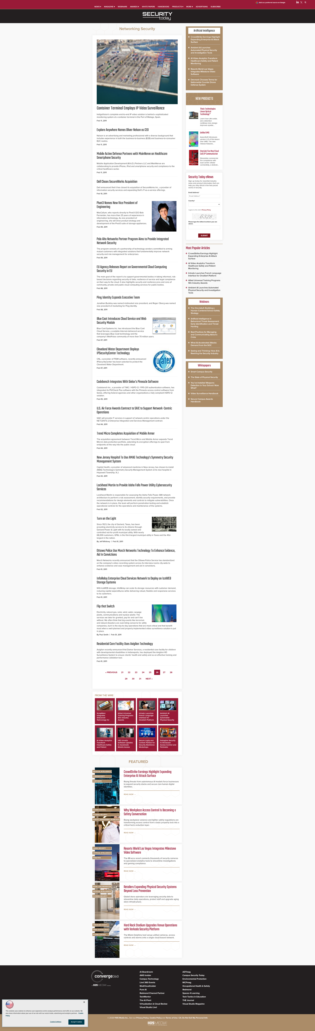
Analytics (97, 858)
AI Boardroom (146, 972)
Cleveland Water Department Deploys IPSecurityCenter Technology (118, 351)
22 (129, 672)
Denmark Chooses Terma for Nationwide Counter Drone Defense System (204, 82)
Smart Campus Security (201, 371)
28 (171, 672)
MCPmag (186, 982)
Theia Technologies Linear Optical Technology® (208, 111)
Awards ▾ (134, 7)
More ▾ (189, 7)
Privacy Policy (206, 210)
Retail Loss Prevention (102, 886)
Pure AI (143, 989)
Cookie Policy (156, 1018)
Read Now (129, 794)
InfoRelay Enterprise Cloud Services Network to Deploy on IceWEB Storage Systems (134, 580)
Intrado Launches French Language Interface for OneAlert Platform (146, 716)
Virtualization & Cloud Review (153, 1004)
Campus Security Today (193, 975)
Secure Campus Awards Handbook (202, 400)
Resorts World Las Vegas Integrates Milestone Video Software (150, 851)
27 (164, 672)
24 (143, 672)
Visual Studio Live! (148, 1007)
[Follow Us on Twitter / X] (301, 2)
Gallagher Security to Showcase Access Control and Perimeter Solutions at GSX (168, 744)
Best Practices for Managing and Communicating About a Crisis (204, 335)
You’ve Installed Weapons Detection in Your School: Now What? (205, 385)
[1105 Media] (101, 985)
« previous (111, 672)
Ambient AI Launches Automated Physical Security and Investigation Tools (167, 718)
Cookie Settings (55, 1022)
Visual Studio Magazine (193, 1004)
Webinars (122, 7)
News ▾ (97, 7)
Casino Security (99, 848)
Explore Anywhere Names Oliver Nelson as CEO (123, 130)
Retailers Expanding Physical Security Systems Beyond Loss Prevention (150, 889)
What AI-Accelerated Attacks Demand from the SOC (204, 344)
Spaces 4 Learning (191, 993)
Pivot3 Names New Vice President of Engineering (117, 205)
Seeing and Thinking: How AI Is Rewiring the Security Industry (205, 352)
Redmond (186, 989)
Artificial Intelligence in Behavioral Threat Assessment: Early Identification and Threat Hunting (205, 322)
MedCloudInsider (148, 986)
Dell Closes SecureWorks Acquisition (117, 182)
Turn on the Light (106, 518)
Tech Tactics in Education (194, 996)
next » (149, 678)
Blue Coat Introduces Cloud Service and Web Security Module (121, 321)
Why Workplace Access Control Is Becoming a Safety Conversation (150, 812)
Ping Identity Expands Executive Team (118, 297)
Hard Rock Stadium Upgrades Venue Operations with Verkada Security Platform (150, 927)
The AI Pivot (145, 1000)
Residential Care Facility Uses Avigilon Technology (125, 644)
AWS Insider (145, 975)
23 (136, 672)
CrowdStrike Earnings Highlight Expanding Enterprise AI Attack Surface (148, 774)
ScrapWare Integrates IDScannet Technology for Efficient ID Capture (103, 718)
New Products (204, 99)
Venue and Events (100, 925)
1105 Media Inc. (121, 1018)
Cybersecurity (99, 776)
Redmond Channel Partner (152, 993)
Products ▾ (177, 7)
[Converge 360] (105, 976)
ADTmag (186, 972)
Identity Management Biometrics (106, 819)
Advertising (202, 7)
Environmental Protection (194, 979)
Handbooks (163, 7)
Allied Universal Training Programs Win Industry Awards (125, 716)
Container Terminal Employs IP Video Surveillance (131, 108)
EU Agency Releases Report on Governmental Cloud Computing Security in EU (132, 269)
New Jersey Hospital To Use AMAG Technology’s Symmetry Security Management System (135, 459)
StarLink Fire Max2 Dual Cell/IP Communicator (209, 152)
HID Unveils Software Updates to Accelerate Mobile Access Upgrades (125, 744)
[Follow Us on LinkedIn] (297, 2)
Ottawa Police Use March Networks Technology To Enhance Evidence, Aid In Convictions (136, 552)
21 (122, 672)
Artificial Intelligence (102, 771)
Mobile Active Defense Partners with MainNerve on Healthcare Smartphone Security (132, 156)
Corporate (97, 781)
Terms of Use (172, 1018)
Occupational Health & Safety (196, 986)
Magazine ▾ (109, 7)
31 (140, 678)
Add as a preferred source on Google (272, 3)
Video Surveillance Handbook (204, 393)
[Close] (84, 1002)
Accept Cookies (76, 1022)
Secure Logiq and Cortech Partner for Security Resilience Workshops (147, 743)
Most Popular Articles (198, 248)
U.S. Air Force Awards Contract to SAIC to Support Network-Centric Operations (134, 410)
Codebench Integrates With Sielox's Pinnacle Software (127, 382)
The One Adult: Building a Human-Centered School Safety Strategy (205, 311)
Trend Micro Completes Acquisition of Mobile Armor (126, 433)
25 (150, 672)
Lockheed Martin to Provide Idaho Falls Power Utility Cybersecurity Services (134, 487)
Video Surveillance (100, 930)
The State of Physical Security (204, 377)
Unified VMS (204, 133)
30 (133, 678)
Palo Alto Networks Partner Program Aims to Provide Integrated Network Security (133, 241)
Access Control (99, 810)
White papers (148, 7)
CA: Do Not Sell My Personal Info (193, 1018)
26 (157, 672)
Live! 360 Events (147, 982)
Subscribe (216, 7)
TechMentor (145, 996)
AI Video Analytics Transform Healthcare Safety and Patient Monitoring (104, 744)
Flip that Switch (106, 606)
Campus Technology (149, 979)
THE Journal (188, 1000)
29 (126, 678)
